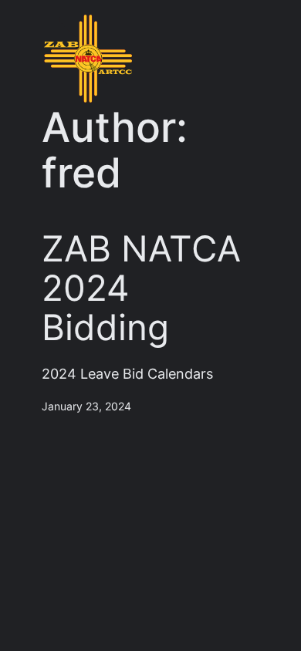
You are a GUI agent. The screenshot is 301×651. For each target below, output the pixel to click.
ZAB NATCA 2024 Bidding (141, 288)
